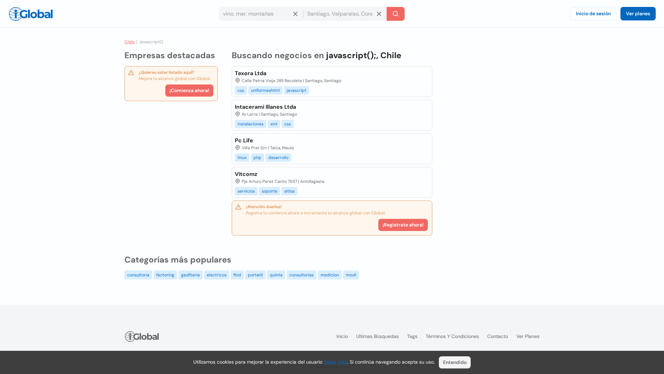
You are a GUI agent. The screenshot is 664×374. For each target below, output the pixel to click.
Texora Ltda (250, 73)
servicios (246, 191)
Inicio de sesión (593, 13)
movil (351, 275)
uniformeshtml (265, 90)
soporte (269, 191)
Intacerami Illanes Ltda (265, 106)
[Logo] (30, 14)
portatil (255, 275)
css (241, 90)
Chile (129, 42)
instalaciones (251, 124)
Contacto (497, 336)
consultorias (301, 275)
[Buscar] (396, 14)
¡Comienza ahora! (189, 90)
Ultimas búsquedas (377, 336)
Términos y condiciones (452, 336)
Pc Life (244, 140)
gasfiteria (190, 275)
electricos (217, 275)
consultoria (138, 275)
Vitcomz (246, 174)
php (257, 157)
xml (273, 124)
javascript (296, 90)
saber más (335, 362)
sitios (289, 191)
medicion (330, 275)
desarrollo (278, 157)
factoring (165, 275)
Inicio (342, 336)
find (237, 275)
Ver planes (638, 13)
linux (242, 157)
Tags (412, 336)
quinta (276, 275)
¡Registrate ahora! (403, 225)
